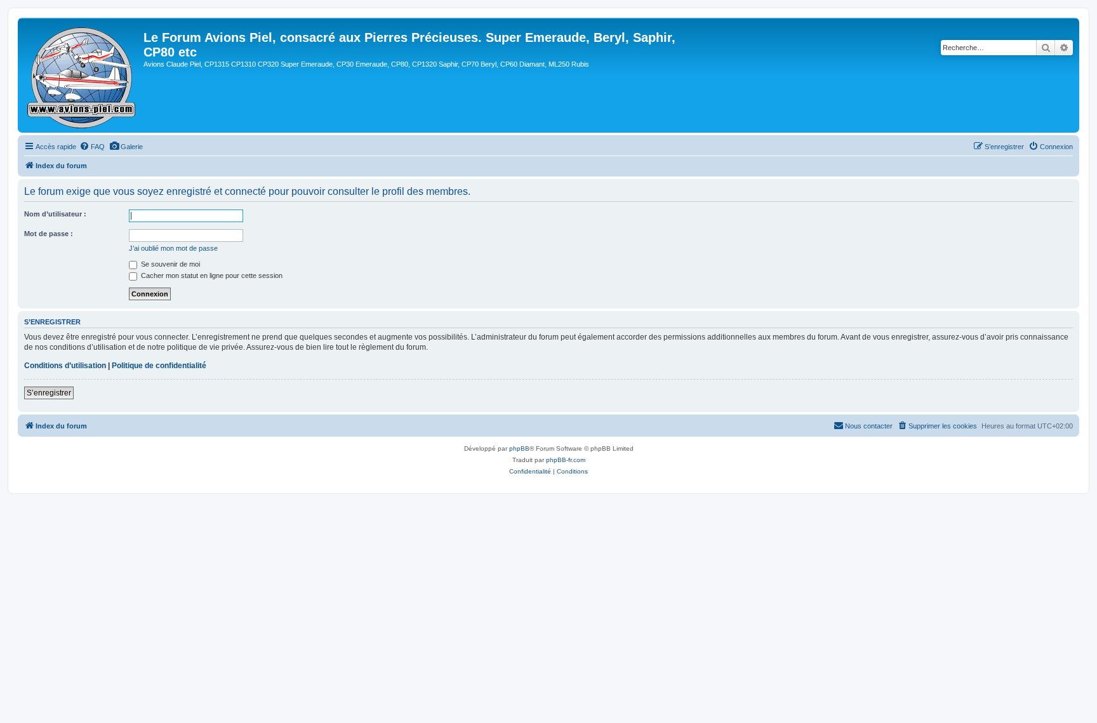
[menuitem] (92, 146)
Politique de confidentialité (159, 365)
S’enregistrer (49, 392)
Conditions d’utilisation (65, 365)
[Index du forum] (82, 75)
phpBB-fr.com (565, 459)
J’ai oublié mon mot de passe (173, 248)
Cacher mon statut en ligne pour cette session (211, 275)
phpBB (519, 448)
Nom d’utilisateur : (55, 214)
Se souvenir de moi (169, 264)
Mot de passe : (48, 233)
